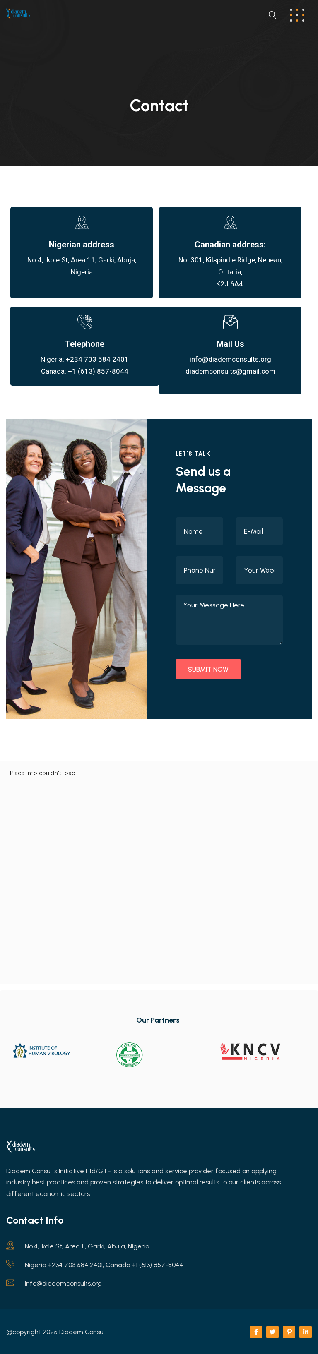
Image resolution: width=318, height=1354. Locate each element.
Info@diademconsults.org (63, 1283)
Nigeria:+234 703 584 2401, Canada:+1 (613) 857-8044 (104, 1265)
